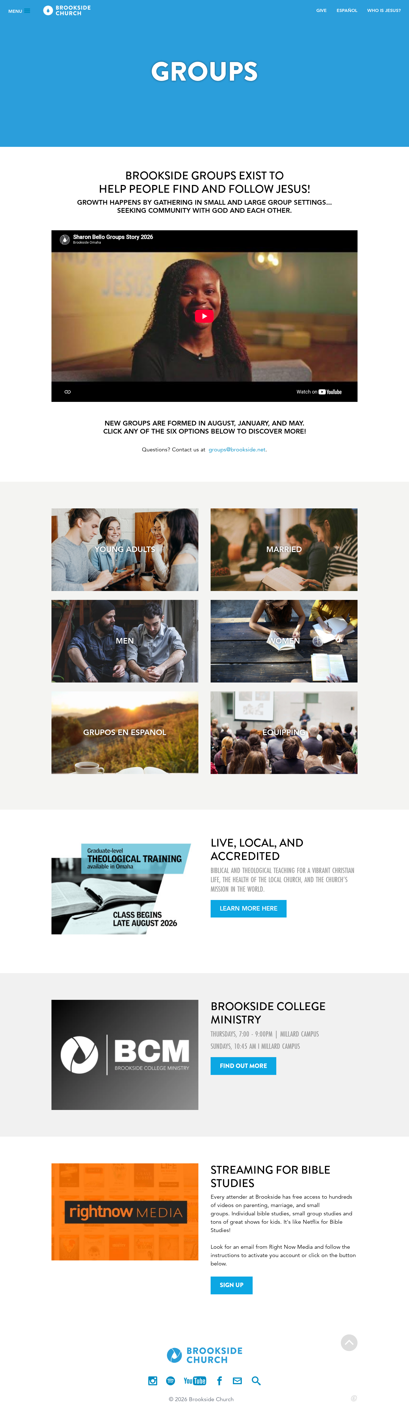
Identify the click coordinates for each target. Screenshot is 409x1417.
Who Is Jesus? (384, 10)
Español (347, 10)
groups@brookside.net (237, 449)
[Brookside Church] (66, 10)
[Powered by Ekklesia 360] (354, 1398)
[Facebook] (219, 1381)
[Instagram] (152, 1381)
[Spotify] (170, 1381)
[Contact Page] (237, 1381)
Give (321, 10)
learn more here (248, 908)
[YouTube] (195, 1381)
